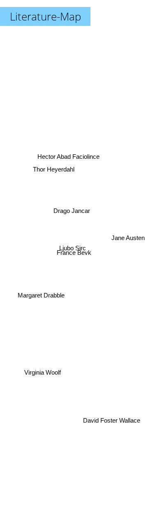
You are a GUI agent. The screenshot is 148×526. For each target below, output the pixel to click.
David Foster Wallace (111, 423)
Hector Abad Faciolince (68, 155)
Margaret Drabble (41, 295)
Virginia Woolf (43, 378)
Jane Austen (128, 239)
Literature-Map (45, 16)
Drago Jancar (71, 210)
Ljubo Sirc (71, 244)
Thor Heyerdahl (54, 164)
